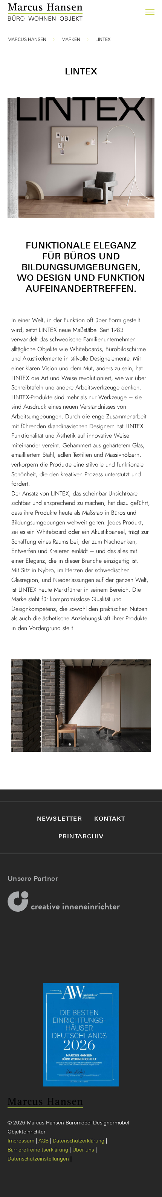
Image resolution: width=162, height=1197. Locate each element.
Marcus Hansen (27, 40)
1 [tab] (54, 744)
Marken (70, 40)
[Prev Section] (26, 705)
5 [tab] (85, 744)
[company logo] (16, 12)
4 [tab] (77, 744)
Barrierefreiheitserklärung (38, 1150)
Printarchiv (81, 836)
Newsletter (59, 818)
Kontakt (109, 818)
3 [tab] (69, 744)
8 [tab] (107, 744)
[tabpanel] (81, 705)
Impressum (21, 1141)
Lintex (102, 40)
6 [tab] (92, 744)
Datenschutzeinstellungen (38, 1159)
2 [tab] (62, 744)
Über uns (83, 1150)
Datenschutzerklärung (78, 1141)
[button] (145, 12)
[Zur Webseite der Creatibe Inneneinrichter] (66, 906)
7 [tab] (100, 744)
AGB (43, 1141)
